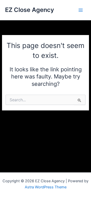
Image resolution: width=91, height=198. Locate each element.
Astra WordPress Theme (45, 187)
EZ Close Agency (29, 9)
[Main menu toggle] (80, 10)
